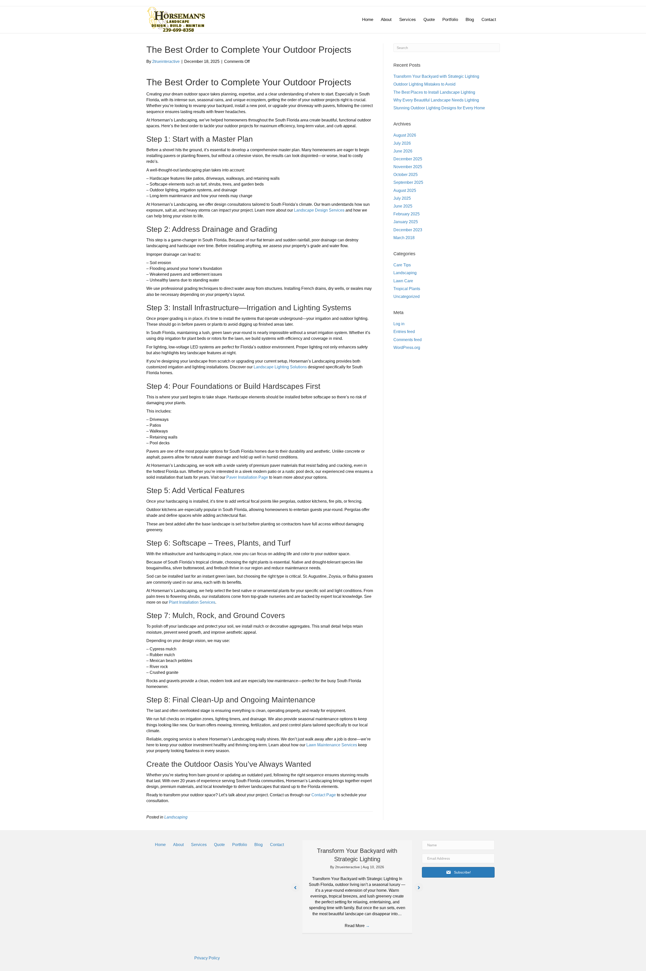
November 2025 (407, 167)
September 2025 (408, 182)
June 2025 (402, 206)
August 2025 (404, 190)
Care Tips (402, 265)
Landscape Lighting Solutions (280, 367)
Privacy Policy (207, 958)
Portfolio (450, 19)
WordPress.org (406, 347)
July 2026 (402, 143)
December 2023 (407, 230)
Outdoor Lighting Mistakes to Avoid (424, 84)
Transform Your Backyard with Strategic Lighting (436, 76)
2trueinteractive (348, 867)
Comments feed (407, 340)
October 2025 (405, 174)
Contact (488, 19)
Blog (470, 19)
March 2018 (404, 238)
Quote (429, 19)
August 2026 (404, 135)
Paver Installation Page (247, 477)
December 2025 (407, 159)
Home (367, 19)
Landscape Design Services (319, 210)
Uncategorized (406, 296)
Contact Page (323, 795)
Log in (399, 324)
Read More (357, 926)
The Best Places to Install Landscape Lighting (434, 92)
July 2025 (402, 198)
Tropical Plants (406, 289)
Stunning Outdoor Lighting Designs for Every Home (439, 108)
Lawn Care (403, 281)
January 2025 (405, 222)
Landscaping (175, 817)
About (386, 19)
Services (407, 19)
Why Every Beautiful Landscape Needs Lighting (436, 100)
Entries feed (404, 331)
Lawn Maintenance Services (331, 745)
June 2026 (402, 151)
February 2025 (406, 214)
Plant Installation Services (192, 602)
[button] (295, 887)
